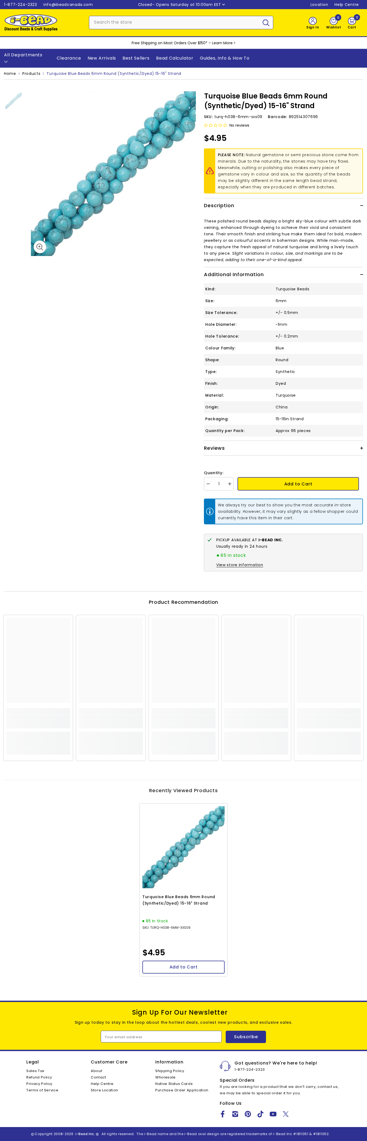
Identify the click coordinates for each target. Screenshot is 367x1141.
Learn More (222, 43)
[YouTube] (273, 1114)
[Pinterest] (248, 1114)
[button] (215, 125)
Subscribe (246, 1037)
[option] (113, 173)
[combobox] (174, 22)
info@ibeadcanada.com (68, 4)
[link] (38, 721)
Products (31, 73)
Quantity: (213, 473)
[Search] (181, 22)
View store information (239, 565)
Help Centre (346, 4)
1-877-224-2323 (20, 4)
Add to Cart (298, 484)
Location (319, 4)
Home (10, 73)
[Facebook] (222, 1114)
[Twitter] (285, 1114)
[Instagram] (235, 1114)
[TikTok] (260, 1114)
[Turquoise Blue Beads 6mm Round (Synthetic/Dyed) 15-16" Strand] (183, 847)
